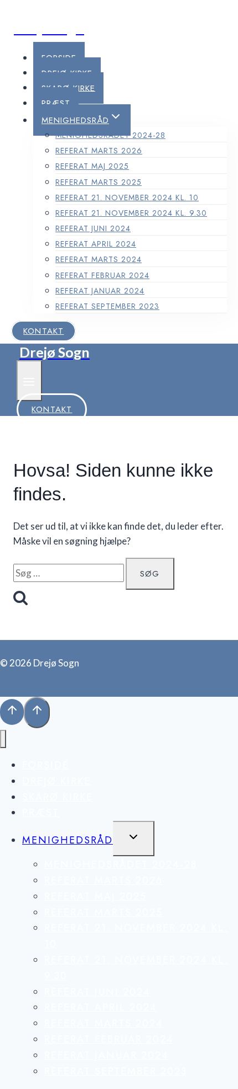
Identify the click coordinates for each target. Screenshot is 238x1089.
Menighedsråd (67, 840)
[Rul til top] (12, 712)
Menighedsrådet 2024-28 (110, 135)
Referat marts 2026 (98, 150)
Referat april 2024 (95, 243)
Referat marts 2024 (98, 259)
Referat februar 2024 (102, 275)
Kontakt (43, 331)
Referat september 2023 (107, 306)
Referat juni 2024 (93, 228)
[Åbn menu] (29, 380)
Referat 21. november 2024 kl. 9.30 (131, 212)
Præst (56, 103)
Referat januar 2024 (99, 290)
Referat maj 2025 (92, 166)
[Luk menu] (3, 739)
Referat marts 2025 (98, 182)
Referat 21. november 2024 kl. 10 (127, 197)
